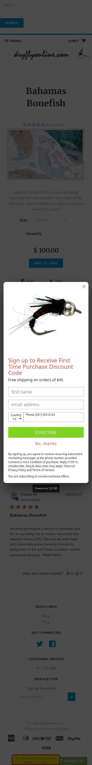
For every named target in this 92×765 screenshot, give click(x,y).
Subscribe (46, 432)
